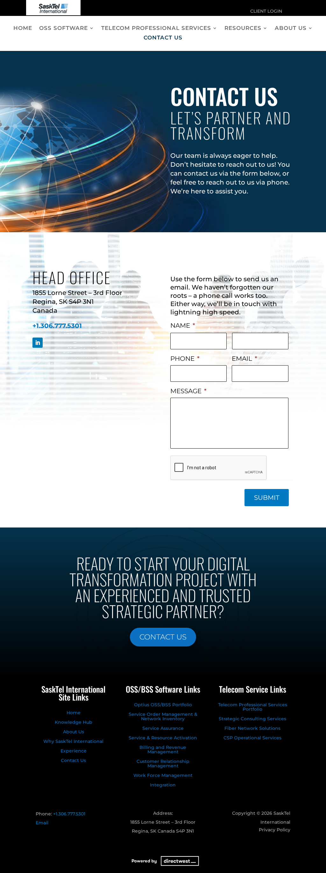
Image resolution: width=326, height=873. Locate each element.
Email (244, 358)
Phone (185, 358)
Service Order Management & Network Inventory (163, 717)
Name (182, 325)
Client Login (266, 11)
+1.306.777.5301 (57, 326)
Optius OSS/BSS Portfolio (163, 705)
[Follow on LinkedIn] (37, 343)
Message (188, 391)
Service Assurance (163, 728)
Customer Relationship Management (163, 764)
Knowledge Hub (73, 722)
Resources (242, 28)
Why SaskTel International (73, 741)
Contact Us (163, 38)
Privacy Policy (274, 830)
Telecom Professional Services (156, 28)
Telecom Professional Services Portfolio (252, 707)
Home (22, 28)
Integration (163, 785)
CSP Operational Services (252, 738)
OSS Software (63, 28)
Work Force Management (163, 775)
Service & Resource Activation (163, 738)
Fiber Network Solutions (252, 728)
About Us (291, 28)
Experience (73, 751)
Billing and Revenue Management (162, 750)
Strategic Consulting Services (252, 719)
